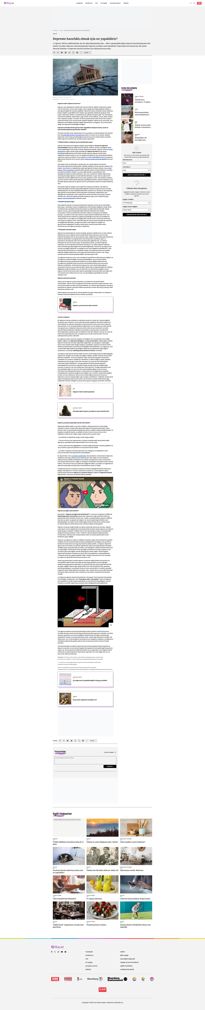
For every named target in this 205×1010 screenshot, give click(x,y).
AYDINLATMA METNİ (127, 969)
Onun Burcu (126, 167)
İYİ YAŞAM (88, 962)
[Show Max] (152, 979)
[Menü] (194, 3)
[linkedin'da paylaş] (65, 52)
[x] (55, 952)
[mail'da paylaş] (73, 52)
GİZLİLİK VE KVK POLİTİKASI (129, 962)
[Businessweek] (117, 979)
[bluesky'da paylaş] (62, 52)
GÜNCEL (88, 969)
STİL (86, 959)
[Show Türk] (143, 979)
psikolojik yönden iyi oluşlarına (73, 135)
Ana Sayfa (55, 30)
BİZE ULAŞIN (124, 955)
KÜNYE (122, 952)
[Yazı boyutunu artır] (81, 52)
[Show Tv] (134, 979)
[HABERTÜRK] (199, 3)
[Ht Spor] (79, 979)
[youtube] (62, 952)
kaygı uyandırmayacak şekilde (95, 159)
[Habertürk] (55, 979)
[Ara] (191, 3)
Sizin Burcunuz (127, 160)
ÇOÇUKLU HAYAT (91, 966)
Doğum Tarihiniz (128, 199)
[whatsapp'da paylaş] (69, 52)
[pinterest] (65, 952)
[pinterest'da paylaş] (77, 52)
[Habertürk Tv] (68, 979)
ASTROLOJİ (89, 955)
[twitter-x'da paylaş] (58, 52)
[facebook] (51, 952)
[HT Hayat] (102, 947)
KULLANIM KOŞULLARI (127, 959)
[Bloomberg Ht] (94, 979)
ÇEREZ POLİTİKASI (126, 966)
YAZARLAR (89, 952)
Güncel (61, 30)
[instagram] (58, 952)
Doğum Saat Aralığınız (130, 207)
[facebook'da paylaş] (54, 52)
